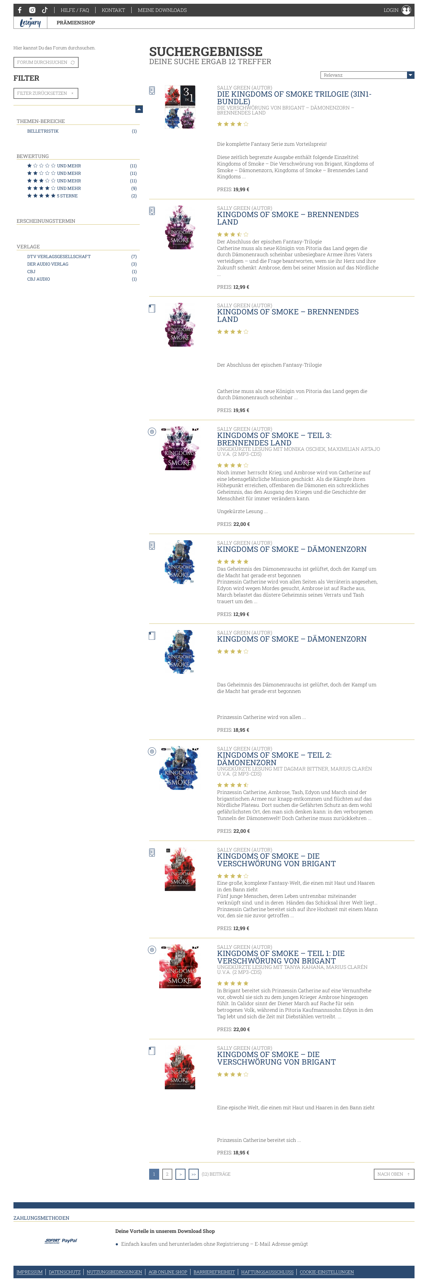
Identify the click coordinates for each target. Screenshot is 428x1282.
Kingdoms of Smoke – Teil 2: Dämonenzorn (274, 758)
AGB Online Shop (168, 1272)
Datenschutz (65, 1272)
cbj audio (82, 279)
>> (193, 1174)
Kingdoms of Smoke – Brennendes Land (288, 218)
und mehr (97, 166)
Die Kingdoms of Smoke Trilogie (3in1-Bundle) (294, 97)
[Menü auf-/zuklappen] (139, 109)
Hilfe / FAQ (75, 10)
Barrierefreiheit (214, 1272)
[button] (397, 10)
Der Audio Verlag (82, 264)
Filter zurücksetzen (42, 93)
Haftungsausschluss (267, 1272)
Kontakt (113, 10)
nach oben (390, 1174)
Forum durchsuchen (42, 62)
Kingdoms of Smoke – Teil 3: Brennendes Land (274, 439)
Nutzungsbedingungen (114, 1272)
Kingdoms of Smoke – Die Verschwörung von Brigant (276, 859)
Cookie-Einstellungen (327, 1272)
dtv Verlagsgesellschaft (82, 256)
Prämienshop (76, 22)
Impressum (30, 1272)
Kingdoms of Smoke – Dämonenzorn (292, 549)
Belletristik (82, 131)
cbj (82, 271)
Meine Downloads (162, 10)
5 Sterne (97, 196)
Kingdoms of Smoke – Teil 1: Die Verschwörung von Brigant (281, 957)
